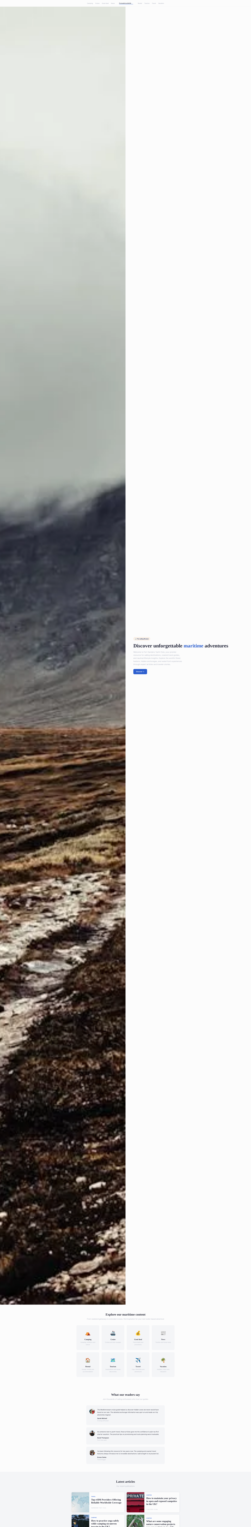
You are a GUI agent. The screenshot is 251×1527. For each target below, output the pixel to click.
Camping (90, 3)
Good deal (105, 3)
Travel (154, 3)
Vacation (161, 3)
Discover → (140, 672)
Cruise (97, 3)
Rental (140, 3)
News (113, 3)
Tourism (147, 3)
